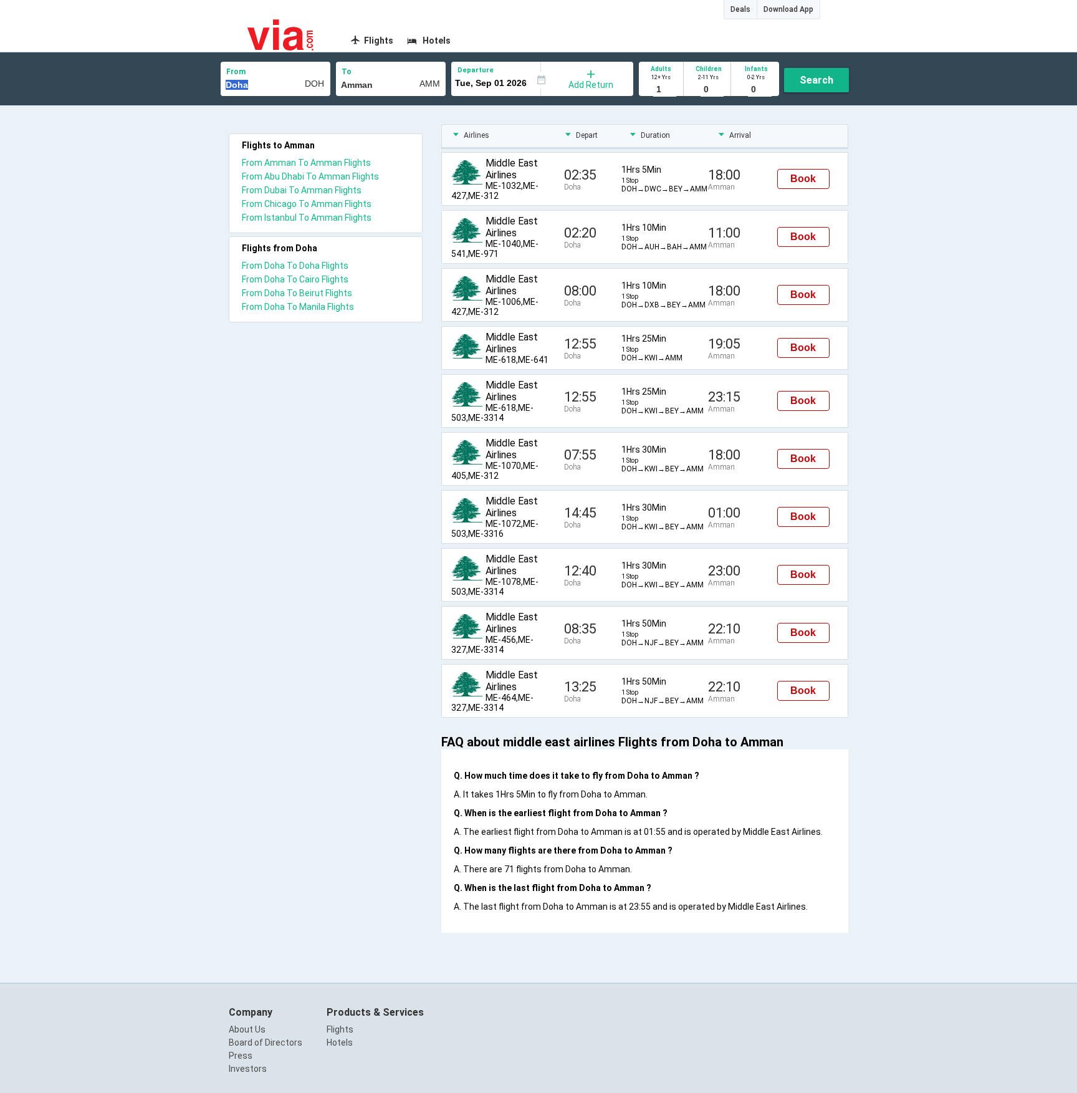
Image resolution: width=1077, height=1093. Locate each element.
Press (240, 1056)
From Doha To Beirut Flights (297, 293)
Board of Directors (265, 1042)
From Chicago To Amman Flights (306, 204)
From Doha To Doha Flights (295, 266)
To (347, 71)
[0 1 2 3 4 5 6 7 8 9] (708, 89)
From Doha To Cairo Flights (295, 279)
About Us (247, 1029)
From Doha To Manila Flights (298, 307)
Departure (475, 70)
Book (803, 178)
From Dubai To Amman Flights (301, 190)
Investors (248, 1069)
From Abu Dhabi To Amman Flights (310, 176)
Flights (340, 1029)
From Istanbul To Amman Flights (306, 218)
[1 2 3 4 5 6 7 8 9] (661, 89)
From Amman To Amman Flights (306, 163)
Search (816, 80)
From (236, 71)
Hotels (340, 1042)
